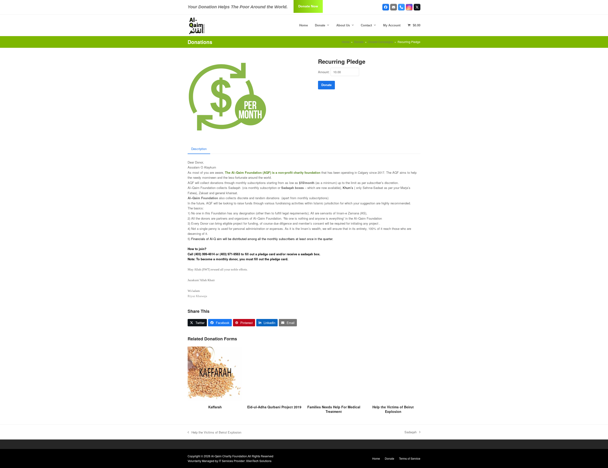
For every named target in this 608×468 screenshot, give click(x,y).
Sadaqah (410, 432)
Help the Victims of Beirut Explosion (214, 432)
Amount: (324, 72)
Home (376, 458)
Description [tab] (199, 148)
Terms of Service (409, 458)
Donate (326, 85)
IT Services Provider (232, 461)
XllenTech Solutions (258, 461)
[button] (414, 25)
